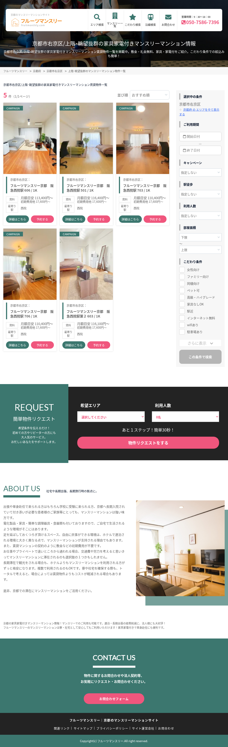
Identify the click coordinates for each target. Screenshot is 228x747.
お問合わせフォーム (114, 698)
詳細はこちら (17, 219)
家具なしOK (195, 304)
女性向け (193, 269)
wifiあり (192, 325)
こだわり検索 (133, 25)
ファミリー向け (198, 276)
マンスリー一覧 (115, 24)
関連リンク (62, 728)
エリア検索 (97, 25)
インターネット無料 (201, 318)
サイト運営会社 (143, 728)
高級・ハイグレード (201, 297)
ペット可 (193, 290)
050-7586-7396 (202, 22)
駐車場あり (195, 331)
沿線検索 (150, 25)
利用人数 (163, 405)
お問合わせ (168, 25)
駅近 (190, 311)
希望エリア (90, 405)
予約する (42, 219)
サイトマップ (83, 728)
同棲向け (193, 283)
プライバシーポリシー (112, 728)
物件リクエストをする (148, 443)
